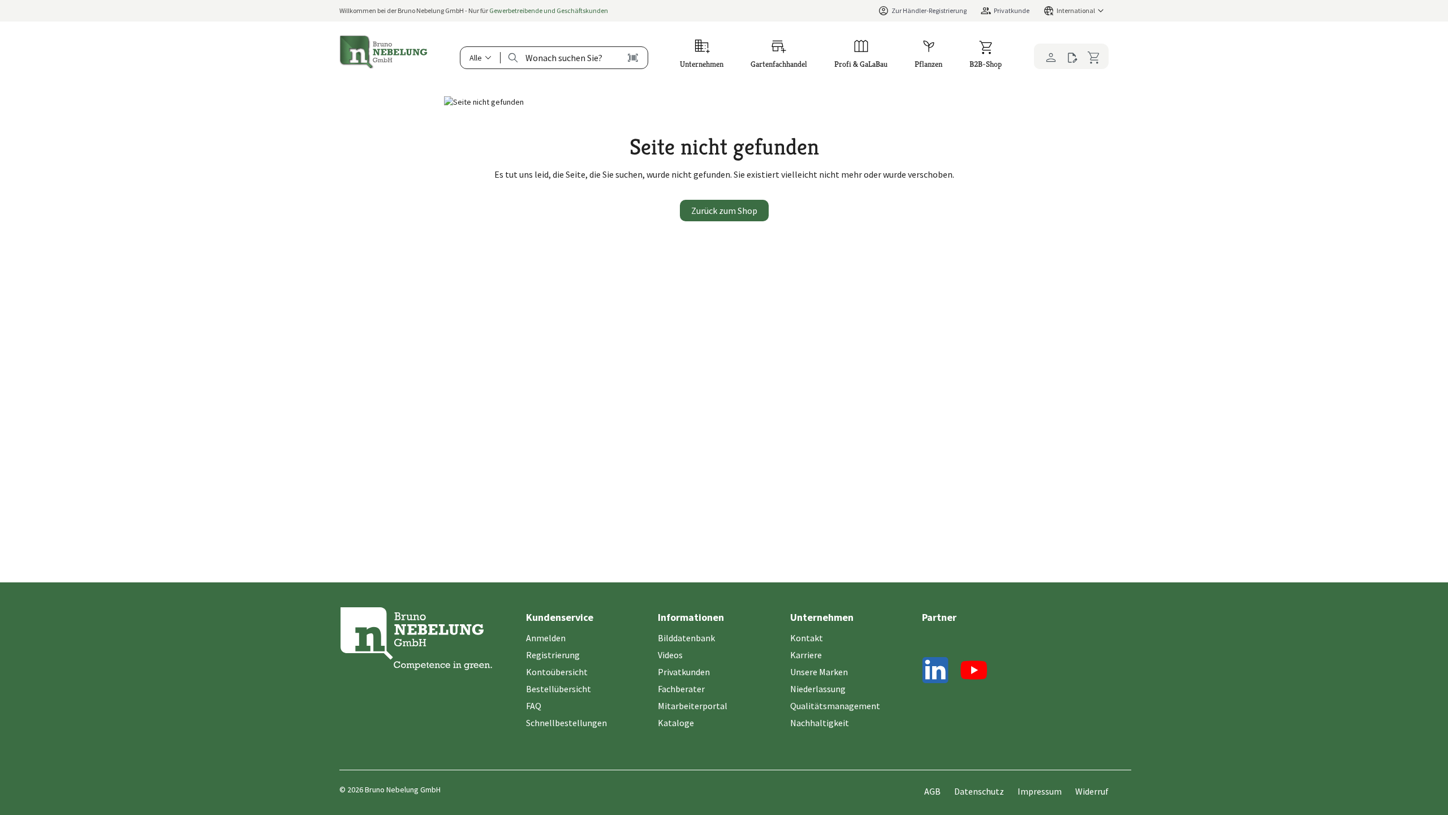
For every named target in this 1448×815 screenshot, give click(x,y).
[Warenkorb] (1096, 56)
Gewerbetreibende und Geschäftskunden (548, 10)
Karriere (806, 654)
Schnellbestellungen (566, 722)
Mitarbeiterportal (692, 705)
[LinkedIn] (935, 672)
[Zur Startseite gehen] (383, 52)
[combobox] (563, 57)
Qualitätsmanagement (835, 705)
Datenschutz (979, 791)
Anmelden (546, 638)
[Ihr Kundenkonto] (1047, 56)
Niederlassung (818, 688)
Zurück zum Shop (724, 210)
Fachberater (681, 688)
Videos (670, 654)
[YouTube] (974, 672)
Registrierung (553, 654)
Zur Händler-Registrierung (929, 10)
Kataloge (676, 722)
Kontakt (806, 638)
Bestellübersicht (558, 688)
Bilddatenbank (686, 638)
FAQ (533, 705)
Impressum (1040, 791)
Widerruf (1092, 791)
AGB (932, 791)
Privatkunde (1011, 10)
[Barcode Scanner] (633, 57)
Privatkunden (684, 671)
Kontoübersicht (557, 671)
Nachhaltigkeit (819, 722)
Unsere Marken (819, 671)
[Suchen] (513, 57)
